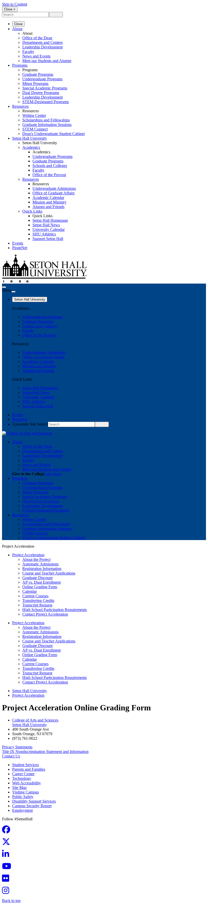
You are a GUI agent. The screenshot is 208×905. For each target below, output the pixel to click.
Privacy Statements (17, 747)
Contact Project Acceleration (45, 614)
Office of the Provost (49, 175)
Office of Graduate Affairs (53, 193)
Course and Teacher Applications (48, 573)
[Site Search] (4, 287)
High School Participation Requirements (54, 609)
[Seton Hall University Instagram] (7, 892)
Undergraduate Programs (42, 79)
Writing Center (34, 115)
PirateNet (19, 248)
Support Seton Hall (47, 238)
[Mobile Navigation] (13, 291)
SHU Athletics (44, 234)
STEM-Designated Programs (45, 102)
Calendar (29, 591)
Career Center (23, 774)
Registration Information (41, 568)
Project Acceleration (28, 555)
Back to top (11, 900)
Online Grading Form (39, 587)
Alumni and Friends (48, 207)
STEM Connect (35, 129)
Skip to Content (14, 4)
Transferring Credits (38, 600)
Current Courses (35, 596)
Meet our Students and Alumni (46, 61)
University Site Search (30, 424)
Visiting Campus (25, 792)
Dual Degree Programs (40, 92)
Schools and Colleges (49, 165)
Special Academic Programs (44, 88)
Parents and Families (28, 769)
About (17, 29)
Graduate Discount (37, 578)
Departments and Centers (42, 42)
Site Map (19, 787)
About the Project (36, 559)
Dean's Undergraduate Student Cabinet (53, 134)
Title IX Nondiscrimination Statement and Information (45, 751)
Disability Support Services (34, 801)
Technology (21, 778)
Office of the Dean (37, 38)
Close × (9, 9)
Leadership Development (42, 47)
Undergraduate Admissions (54, 188)
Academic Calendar (48, 197)
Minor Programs (35, 83)
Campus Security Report (31, 806)
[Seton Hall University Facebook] (7, 831)
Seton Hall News (46, 225)
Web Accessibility (26, 783)
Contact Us (11, 756)
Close (18, 24)
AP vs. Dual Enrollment (41, 582)
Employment (22, 810)
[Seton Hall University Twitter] (7, 843)
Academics (31, 147)
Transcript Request (37, 605)
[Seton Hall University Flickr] (7, 880)
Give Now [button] (52, 474)
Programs (19, 65)
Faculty (28, 51)
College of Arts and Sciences (35, 720)
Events (17, 243)
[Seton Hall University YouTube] (8, 867)
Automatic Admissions (40, 564)
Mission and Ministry (49, 202)
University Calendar (48, 229)
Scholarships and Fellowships (46, 120)
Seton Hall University (29, 138)
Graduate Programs (37, 74)
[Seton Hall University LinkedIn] (7, 855)
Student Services (25, 765)
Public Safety (22, 797)
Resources (20, 106)
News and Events (36, 56)
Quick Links (32, 211)
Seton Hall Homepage (50, 220)
